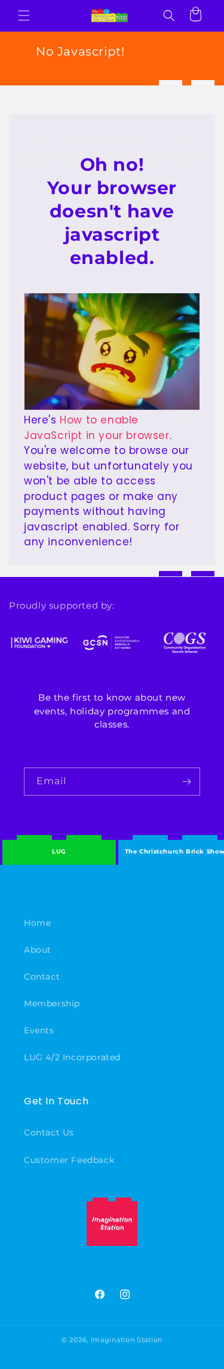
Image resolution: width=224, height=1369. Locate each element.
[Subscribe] (186, 782)
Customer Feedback (69, 1160)
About (37, 949)
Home (37, 922)
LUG (59, 851)
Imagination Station (126, 1340)
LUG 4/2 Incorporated (72, 1057)
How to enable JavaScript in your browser (97, 428)
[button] (24, 15)
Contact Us (49, 1132)
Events (39, 1030)
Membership (52, 1003)
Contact (42, 976)
